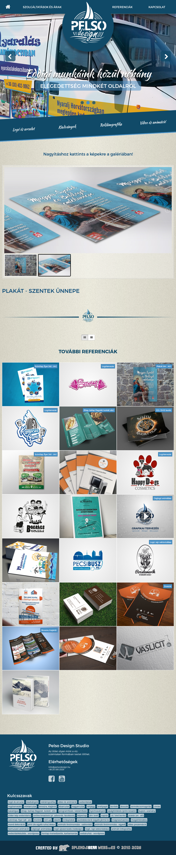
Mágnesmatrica (120, 820)
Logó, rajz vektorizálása (97, 829)
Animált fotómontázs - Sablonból (75, 824)
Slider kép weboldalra (19, 815)
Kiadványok (67, 127)
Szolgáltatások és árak (42, 7)
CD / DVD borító (118, 815)
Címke (157, 806)
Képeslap (82, 815)
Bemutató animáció (18, 829)
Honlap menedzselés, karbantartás (59, 833)
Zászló (57, 820)
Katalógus (13, 811)
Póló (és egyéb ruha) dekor (41, 824)
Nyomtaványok (97, 811)
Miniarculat (30, 806)
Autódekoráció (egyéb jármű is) (93, 820)
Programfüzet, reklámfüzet (73, 811)
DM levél (93, 815)
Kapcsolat (156, 7)
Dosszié (124, 806)
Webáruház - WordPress (92, 833)
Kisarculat (64, 806)
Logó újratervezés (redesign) (68, 829)
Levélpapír (102, 806)
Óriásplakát (69, 820)
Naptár (104, 815)
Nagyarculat (78, 806)
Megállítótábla (139, 820)
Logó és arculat (24, 129)
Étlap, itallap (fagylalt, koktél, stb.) (38, 811)
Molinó (37, 820)
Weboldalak (85, 802)
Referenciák (122, 7)
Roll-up (47, 820)
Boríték (114, 806)
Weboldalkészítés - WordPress (23, 833)
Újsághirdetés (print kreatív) (122, 811)
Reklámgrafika (111, 124)
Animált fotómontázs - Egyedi (110, 824)
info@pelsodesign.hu (59, 767)
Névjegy (91, 806)
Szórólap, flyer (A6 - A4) (19, 820)
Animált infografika (121, 829)
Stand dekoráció (16, 824)
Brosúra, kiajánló (47, 806)
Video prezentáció (137, 824)
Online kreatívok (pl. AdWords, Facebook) (54, 815)
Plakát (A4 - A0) (136, 815)
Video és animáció (153, 122)
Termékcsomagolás (141, 806)
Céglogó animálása (41, 829)
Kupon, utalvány (147, 811)
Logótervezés (14, 806)
